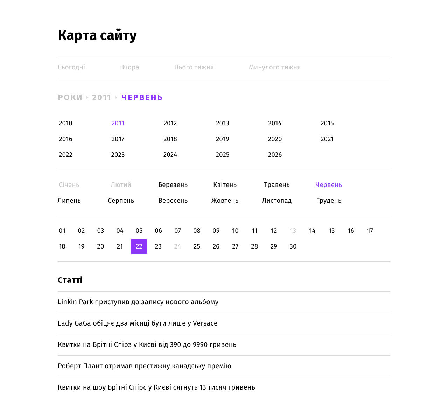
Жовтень (225, 201)
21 (120, 247)
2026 (275, 155)
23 (158, 247)
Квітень (225, 185)
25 (197, 247)
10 (235, 231)
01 (62, 231)
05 (138, 231)
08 (197, 231)
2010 (65, 123)
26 (216, 247)
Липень (69, 201)
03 (100, 231)
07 (177, 231)
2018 (170, 139)
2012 (170, 123)
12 (274, 231)
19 (81, 247)
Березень (173, 185)
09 (216, 231)
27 (235, 247)
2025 (223, 155)
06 (158, 231)
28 (254, 247)
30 (292, 247)
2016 (65, 139)
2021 (327, 139)
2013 (222, 123)
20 (100, 247)
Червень (142, 97)
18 (62, 247)
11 (254, 231)
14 (312, 231)
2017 (118, 139)
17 (370, 231)
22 (139, 247)
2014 (274, 123)
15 (332, 231)
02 (81, 231)
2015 (327, 123)
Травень (277, 185)
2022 (65, 155)
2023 (118, 155)
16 (351, 231)
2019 (222, 139)
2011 (102, 97)
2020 (275, 139)
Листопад (277, 201)
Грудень (329, 201)
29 (274, 247)
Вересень (173, 201)
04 (120, 231)
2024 (170, 155)
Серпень (121, 201)
